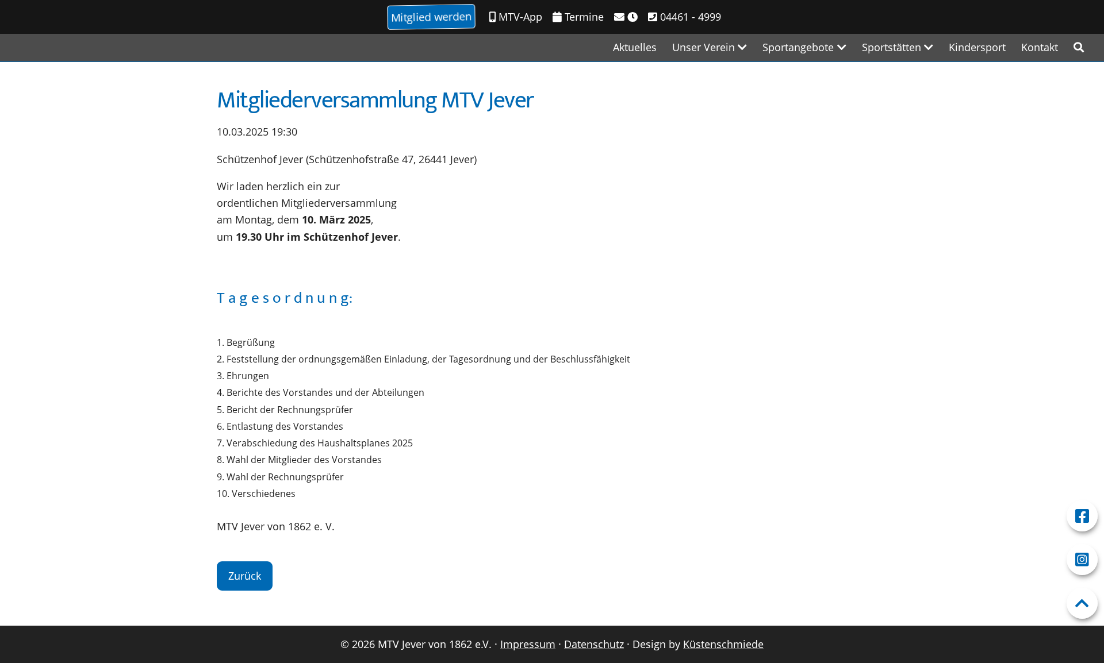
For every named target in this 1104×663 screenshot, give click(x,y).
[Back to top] (1082, 603)
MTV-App (519, 17)
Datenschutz (594, 644)
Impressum (527, 644)
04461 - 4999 (689, 17)
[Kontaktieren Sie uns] (626, 17)
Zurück (244, 576)
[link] (1078, 47)
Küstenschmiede (723, 644)
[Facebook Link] (1082, 516)
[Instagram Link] (1082, 559)
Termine (583, 17)
